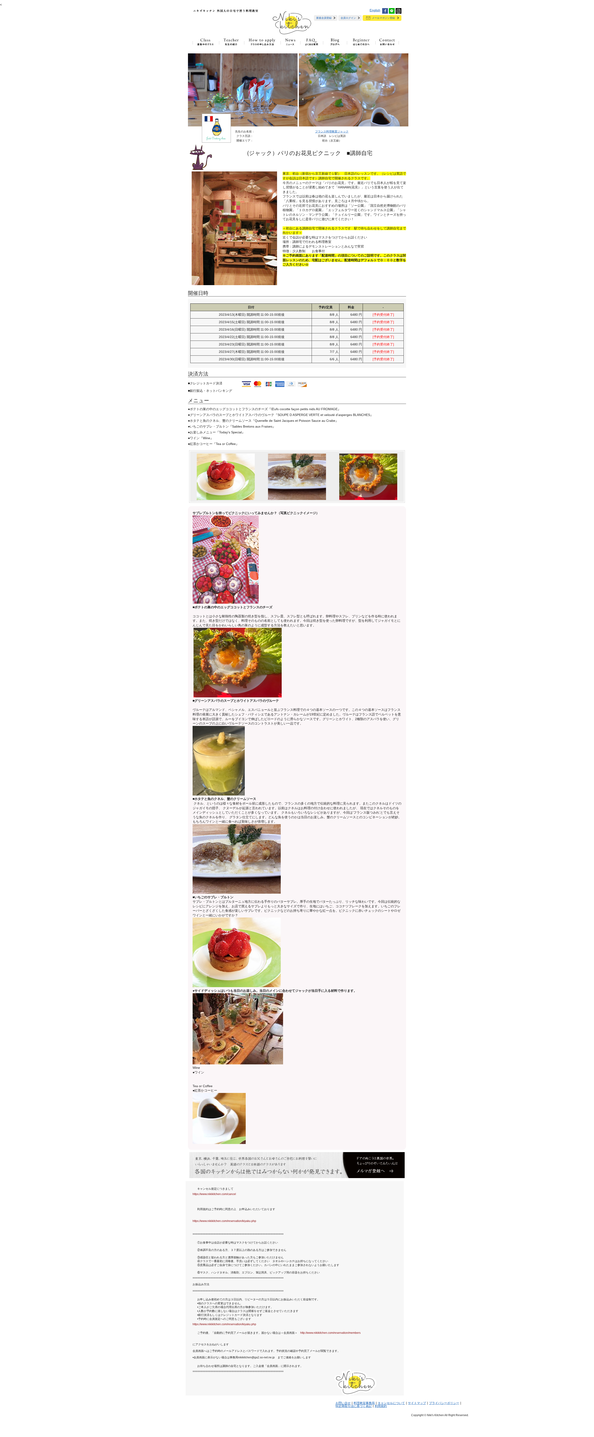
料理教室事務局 (364, 1403)
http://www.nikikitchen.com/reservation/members (330, 1332)
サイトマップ (417, 1403)
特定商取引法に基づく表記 (354, 1406)
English (375, 10)
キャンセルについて (391, 1403)
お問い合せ (343, 1403)
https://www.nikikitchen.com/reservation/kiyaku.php (224, 1221)
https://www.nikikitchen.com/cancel (214, 1194)
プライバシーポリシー (444, 1403)
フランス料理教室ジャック (332, 131)
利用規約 (381, 1406)
